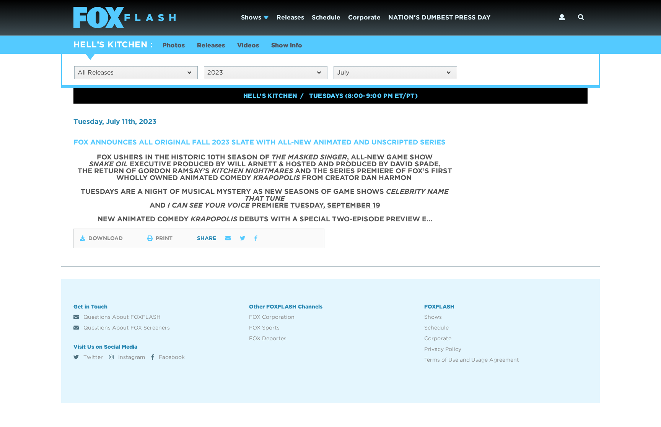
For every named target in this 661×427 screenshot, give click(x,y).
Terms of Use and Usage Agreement (471, 360)
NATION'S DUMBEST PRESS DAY (439, 17)
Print (164, 238)
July (343, 72)
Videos (248, 45)
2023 (215, 72)
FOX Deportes (268, 338)
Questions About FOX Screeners (126, 328)
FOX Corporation (272, 317)
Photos (174, 45)
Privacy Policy (442, 349)
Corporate (364, 17)
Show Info (286, 45)
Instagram (131, 357)
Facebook (171, 357)
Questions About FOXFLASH (121, 317)
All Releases (96, 72)
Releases (290, 17)
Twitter (92, 357)
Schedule (326, 17)
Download (105, 238)
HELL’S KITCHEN (110, 44)
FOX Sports (264, 328)
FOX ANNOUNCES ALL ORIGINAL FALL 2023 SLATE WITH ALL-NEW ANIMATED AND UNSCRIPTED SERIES (259, 142)
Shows (252, 17)
